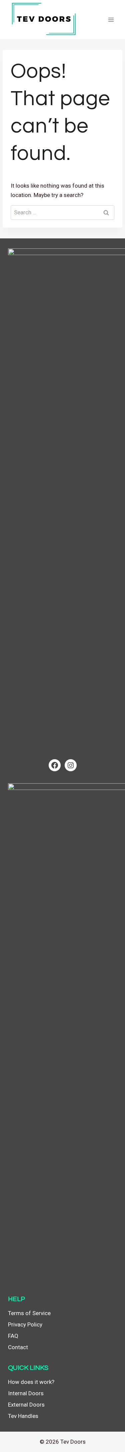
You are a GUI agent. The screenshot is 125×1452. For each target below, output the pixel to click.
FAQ (13, 1335)
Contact (18, 1347)
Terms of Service (29, 1313)
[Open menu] (111, 19)
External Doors (26, 1404)
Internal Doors (26, 1393)
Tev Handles (23, 1416)
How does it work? (31, 1382)
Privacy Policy (25, 1324)
